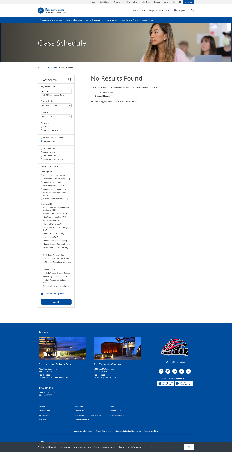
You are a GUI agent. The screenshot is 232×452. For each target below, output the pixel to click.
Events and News (130, 19)
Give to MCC (177, 2)
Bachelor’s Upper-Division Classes (56, 273)
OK (189, 447)
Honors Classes (49, 269)
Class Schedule (131, 2)
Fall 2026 (46, 127)
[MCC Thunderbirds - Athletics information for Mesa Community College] (175, 348)
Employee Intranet (117, 415)
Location (45, 112)
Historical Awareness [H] (52, 224)
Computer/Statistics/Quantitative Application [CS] (56, 208)
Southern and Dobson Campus (57, 364)
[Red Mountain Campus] (117, 349)
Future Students (74, 19)
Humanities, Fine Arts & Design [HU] (55, 228)
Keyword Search (48, 87)
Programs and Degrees (51, 19)
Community (112, 19)
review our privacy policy (111, 447)
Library (166, 2)
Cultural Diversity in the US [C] (55, 213)
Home (40, 67)
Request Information (159, 10)
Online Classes (49, 152)
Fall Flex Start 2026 (50, 130)
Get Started (139, 10)
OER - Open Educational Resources (57, 262)
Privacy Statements (104, 431)
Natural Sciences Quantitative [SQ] (56, 244)
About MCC (147, 19)
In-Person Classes (50, 149)
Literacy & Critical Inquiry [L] (54, 233)
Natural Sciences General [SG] (55, 240)
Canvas (93, 2)
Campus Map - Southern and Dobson (53, 377)
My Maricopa (118, 2)
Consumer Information (83, 431)
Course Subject (48, 101)
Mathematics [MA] (50, 237)
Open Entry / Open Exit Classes (55, 276)
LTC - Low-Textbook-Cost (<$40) (56, 258)
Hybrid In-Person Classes (53, 159)
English (182, 10)
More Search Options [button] (54, 293)
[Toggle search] (192, 11)
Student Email (145, 2)
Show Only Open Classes (53, 138)
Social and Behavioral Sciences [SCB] (55, 194)
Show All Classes (49, 141)
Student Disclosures (82, 420)
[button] (56, 105)
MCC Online (46, 387)
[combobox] (181, 10)
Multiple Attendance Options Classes (54, 281)
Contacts (157, 2)
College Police (115, 411)
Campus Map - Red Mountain (105, 377)
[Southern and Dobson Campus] (62, 349)
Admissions (79, 406)
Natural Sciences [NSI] (52, 182)
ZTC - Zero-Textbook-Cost (53, 255)
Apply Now (188, 2)
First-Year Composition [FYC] (54, 217)
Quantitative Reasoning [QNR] (55, 189)
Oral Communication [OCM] (54, 186)
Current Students (94, 19)
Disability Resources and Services (88, 415)
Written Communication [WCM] (55, 199)
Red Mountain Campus (107, 364)
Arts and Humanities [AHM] (54, 175)
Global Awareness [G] (51, 220)
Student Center (104, 2)
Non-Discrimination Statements (128, 431)
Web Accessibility (151, 431)
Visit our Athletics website (175, 362)
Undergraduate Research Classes (56, 286)
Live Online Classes (50, 156)
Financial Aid (79, 411)
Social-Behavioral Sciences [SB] (55, 247)
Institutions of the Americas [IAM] (56, 179)
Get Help (42, 420)
